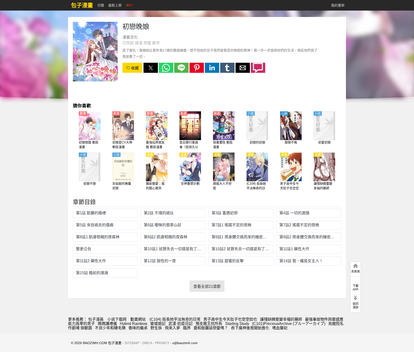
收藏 (134, 68)
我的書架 (338, 5)
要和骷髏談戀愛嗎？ (211, 328)
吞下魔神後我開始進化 (250, 328)
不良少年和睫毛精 (110, 328)
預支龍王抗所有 (209, 324)
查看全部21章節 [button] (207, 286)
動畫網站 (138, 319)
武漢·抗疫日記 (180, 324)
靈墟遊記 (158, 324)
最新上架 (115, 5)
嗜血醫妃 (280, 328)
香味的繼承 (138, 328)
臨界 (187, 328)
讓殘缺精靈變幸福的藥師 (281, 319)
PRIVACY (162, 343)
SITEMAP (132, 343)
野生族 (156, 328)
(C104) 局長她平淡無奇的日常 (175, 319)
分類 (100, 5)
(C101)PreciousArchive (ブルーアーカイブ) (288, 324)
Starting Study (237, 324)
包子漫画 (96, 319)
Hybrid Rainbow (133, 324)
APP (129, 5)
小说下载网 (116, 319)
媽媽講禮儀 (107, 324)
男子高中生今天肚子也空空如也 (230, 319)
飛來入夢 (172, 328)
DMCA (147, 343)
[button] (151, 68)
